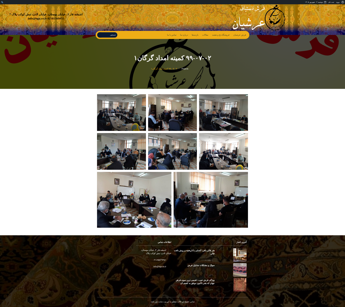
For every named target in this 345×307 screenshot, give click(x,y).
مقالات (205, 35)
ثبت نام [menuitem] (331, 2)
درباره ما (184, 35)
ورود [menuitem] (337, 2)
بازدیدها (195, 35)
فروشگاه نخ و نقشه (221, 35)
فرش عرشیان (239, 35)
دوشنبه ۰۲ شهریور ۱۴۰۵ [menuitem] (314, 2)
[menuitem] (342, 2)
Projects (185, 69)
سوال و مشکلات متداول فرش (201, 265)
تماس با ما (171, 35)
